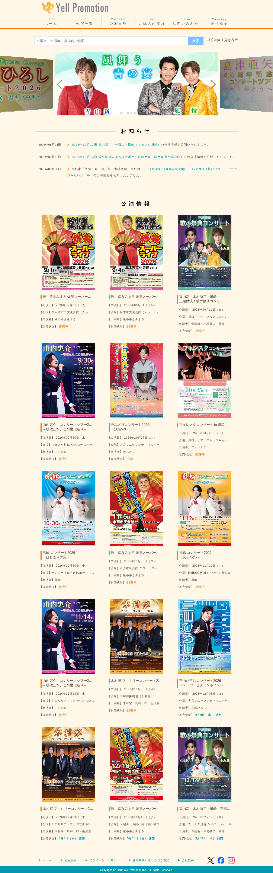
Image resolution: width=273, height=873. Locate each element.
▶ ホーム (45, 860)
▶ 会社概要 (186, 860)
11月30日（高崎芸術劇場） (168, 169)
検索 (196, 41)
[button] (59, 84)
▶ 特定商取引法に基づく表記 (148, 860)
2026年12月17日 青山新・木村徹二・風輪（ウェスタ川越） (116, 144)
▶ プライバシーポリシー (102, 860)
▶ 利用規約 (68, 860)
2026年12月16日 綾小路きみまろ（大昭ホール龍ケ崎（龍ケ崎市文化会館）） (129, 157)
